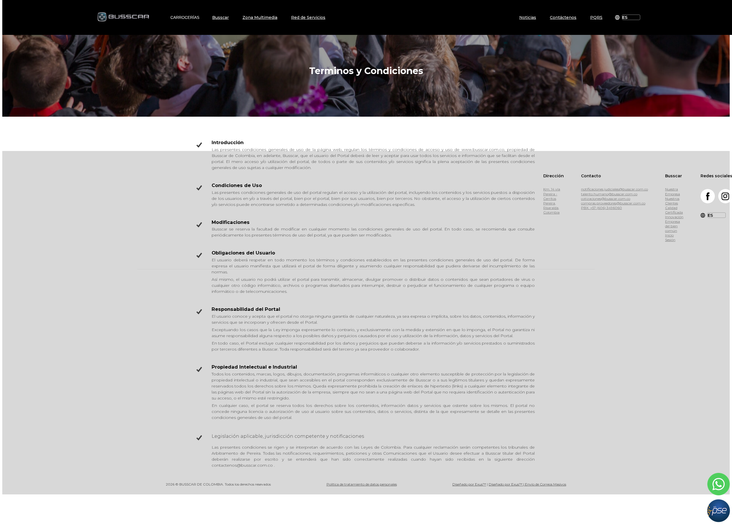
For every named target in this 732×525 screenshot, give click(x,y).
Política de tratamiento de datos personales (362, 484)
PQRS (596, 17)
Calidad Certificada (674, 210)
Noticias (527, 17)
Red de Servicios (308, 17)
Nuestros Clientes (672, 200)
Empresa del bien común (672, 226)
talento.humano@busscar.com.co (609, 194)
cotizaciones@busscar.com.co (605, 198)
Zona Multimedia (259, 17)
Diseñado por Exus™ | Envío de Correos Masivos (527, 484)
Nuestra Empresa (672, 191)
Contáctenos (563, 17)
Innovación (674, 217)
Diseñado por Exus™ (469, 484)
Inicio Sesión (670, 237)
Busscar (220, 17)
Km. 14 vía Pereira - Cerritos (551, 193)
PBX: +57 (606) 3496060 (601, 208)
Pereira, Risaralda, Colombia (551, 207)
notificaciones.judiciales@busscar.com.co (614, 189)
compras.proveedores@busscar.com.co (613, 203)
